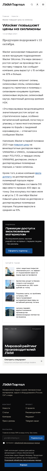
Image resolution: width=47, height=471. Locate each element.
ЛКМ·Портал (14, 4)
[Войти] (37, 4)
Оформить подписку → (19, 251)
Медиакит (30, 417)
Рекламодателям (33, 412)
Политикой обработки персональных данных (23, 460)
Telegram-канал (32, 421)
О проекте (30, 408)
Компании (7, 417)
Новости (15, 16)
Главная (6, 16)
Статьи (6, 412)
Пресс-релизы (9, 421)
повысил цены (21, 144)
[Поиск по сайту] (32, 4)
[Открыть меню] (43, 4)
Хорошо (23, 465)
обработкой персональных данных (27, 443)
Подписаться (36, 438)
